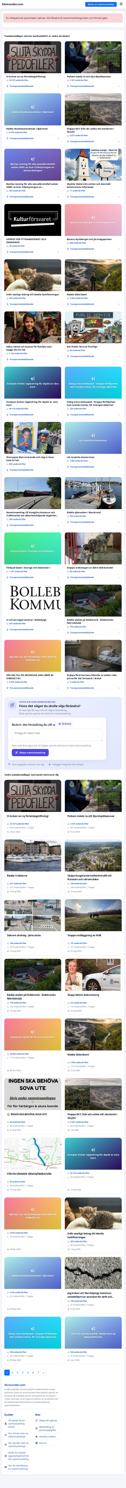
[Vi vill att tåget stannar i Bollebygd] (32, 609)
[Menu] (121, 4)
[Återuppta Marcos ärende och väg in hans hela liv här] (32, 447)
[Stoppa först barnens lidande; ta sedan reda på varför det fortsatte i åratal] (93, 665)
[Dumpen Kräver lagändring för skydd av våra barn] (32, 392)
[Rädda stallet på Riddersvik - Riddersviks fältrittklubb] (93, 610)
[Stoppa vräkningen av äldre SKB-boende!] (93, 556)
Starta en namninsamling (101, 4)
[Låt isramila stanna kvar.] (93, 446)
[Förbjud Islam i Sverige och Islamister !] (32, 556)
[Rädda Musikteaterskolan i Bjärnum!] (32, 117)
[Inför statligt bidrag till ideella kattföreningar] (32, 283)
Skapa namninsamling (32, 752)
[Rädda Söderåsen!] (93, 283)
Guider (8, 1414)
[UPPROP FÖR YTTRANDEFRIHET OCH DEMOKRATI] (32, 230)
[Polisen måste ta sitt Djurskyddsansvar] (93, 65)
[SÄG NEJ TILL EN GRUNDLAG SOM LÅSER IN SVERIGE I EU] (32, 665)
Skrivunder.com (12, 4)
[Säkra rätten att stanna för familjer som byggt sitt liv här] (32, 337)
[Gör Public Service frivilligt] (93, 335)
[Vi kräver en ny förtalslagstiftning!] (32, 65)
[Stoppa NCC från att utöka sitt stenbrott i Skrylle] (93, 119)
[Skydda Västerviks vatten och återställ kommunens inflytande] (93, 174)
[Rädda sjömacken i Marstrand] (93, 501)
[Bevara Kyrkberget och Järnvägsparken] (93, 228)
